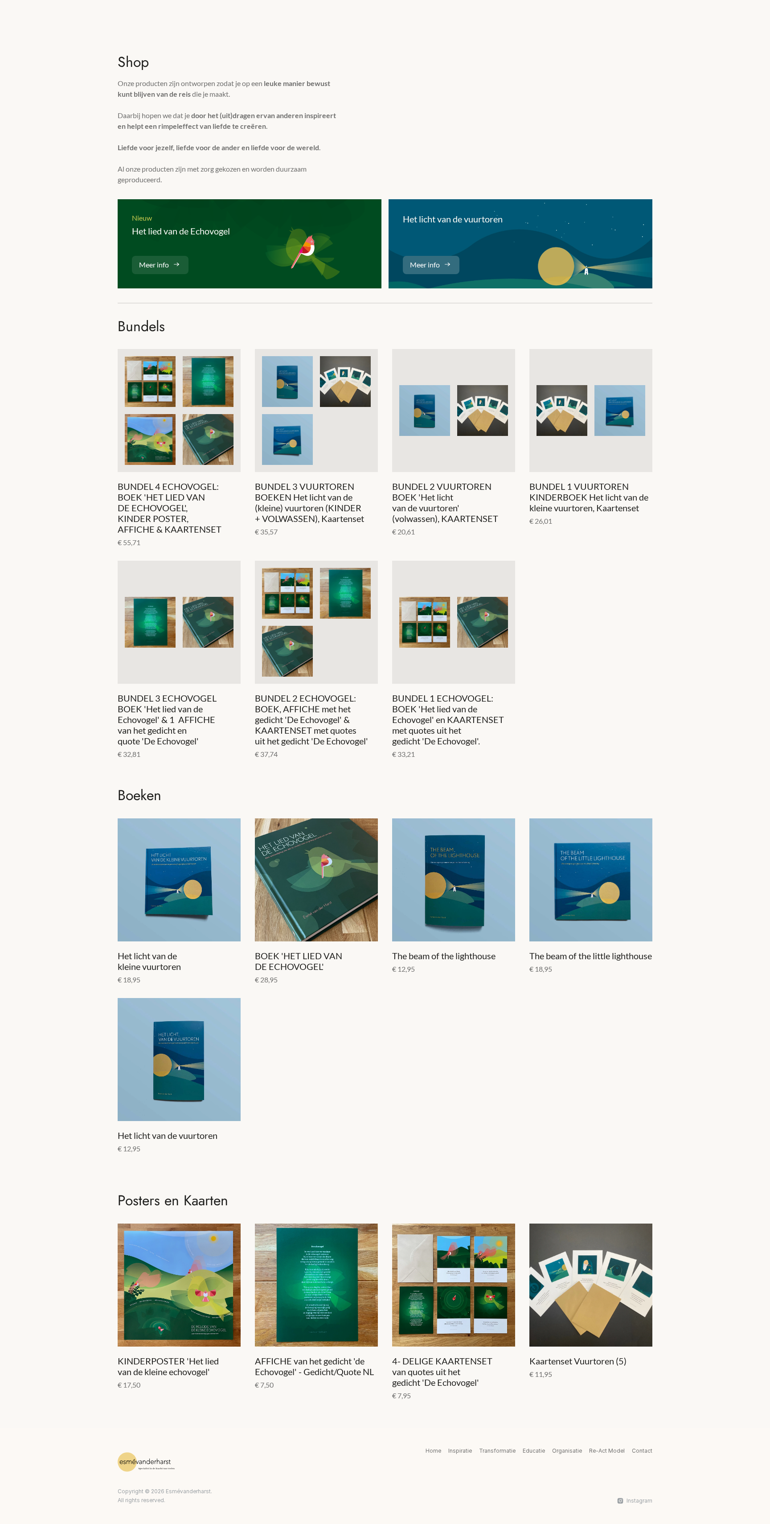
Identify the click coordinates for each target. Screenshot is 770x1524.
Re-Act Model (607, 1450)
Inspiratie (460, 1450)
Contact (642, 1450)
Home (433, 1450)
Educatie (534, 1450)
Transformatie (497, 1450)
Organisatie (567, 1450)
